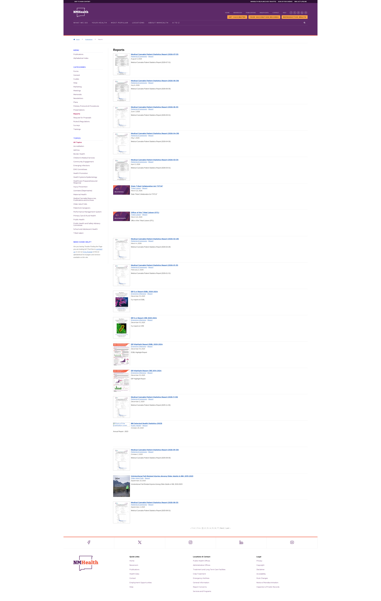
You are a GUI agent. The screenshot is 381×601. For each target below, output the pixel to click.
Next (222, 528)
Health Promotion (80, 173)
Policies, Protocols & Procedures (86, 106)
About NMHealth (158, 23)
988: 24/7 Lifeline (300, 1)
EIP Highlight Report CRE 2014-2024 (146, 371)
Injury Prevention (80, 187)
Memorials (77, 94)
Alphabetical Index (80, 58)
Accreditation (78, 146)
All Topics (77, 142)
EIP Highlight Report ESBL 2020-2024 (147, 344)
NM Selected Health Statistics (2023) (146, 423)
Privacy (259, 561)
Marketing (77, 87)
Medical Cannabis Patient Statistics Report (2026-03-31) (154, 160)
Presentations (78, 110)
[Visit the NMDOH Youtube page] (306, 12)
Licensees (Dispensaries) (82, 191)
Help (284, 12)
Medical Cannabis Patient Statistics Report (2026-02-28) (155, 239)
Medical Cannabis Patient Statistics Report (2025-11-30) (154, 397)
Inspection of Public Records (267, 587)
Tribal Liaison (78, 233)
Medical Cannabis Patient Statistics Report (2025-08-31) (154, 502)
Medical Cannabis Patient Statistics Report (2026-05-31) (154, 107)
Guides (76, 79)
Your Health (99, 23)
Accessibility (261, 574)
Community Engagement (83, 162)
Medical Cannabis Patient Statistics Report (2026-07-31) (154, 54)
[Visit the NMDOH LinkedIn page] (302, 12)
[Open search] (305, 22)
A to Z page (87, 252)
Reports (76, 114)
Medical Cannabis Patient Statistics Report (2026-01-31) (154, 265)
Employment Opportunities (140, 583)
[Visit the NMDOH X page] (295, 12)
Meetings (77, 91)
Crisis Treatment (199, 574)
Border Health (79, 154)
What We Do (80, 23)
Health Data (264, 12)
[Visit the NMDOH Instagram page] (298, 12)
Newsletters (78, 98)
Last (227, 528)
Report (150, 56)
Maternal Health (80, 194)
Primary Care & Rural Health (84, 216)
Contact (275, 12)
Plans (75, 102)
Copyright (260, 565)
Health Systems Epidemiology (85, 177)
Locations (138, 23)
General (76, 75)
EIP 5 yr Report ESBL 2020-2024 (144, 292)
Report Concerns (200, 587)
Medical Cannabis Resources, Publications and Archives (84, 199)
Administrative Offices (201, 565)
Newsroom (237, 12)
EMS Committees (80, 169)
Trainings (77, 129)
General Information (201, 583)
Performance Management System (87, 212)
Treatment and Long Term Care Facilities (209, 569)
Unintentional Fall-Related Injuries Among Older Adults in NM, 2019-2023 (162, 476)
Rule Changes (262, 578)
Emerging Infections (81, 166)
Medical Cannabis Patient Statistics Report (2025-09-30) (155, 450)
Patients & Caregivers (81, 208)
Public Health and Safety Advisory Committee (86, 224)
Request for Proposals (82, 118)
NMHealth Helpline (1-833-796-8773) (263, 1)
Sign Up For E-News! (285, 1)
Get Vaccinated (237, 17)
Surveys (76, 125)
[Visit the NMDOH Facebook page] (291, 12)
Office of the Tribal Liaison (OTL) (145, 212)
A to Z (176, 23)
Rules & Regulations (81, 121)
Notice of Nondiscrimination (267, 583)
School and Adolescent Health (85, 229)
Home (227, 12)
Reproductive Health (294, 17)
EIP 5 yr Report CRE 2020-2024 (144, 318)
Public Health (78, 220)
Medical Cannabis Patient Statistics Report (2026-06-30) (155, 81)
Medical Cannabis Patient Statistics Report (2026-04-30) (155, 133)
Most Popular (119, 23)
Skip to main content (82, 1)
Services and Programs (202, 591)
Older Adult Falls (80, 204)
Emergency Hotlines (201, 578)
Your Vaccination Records (264, 17)
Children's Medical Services (84, 158)
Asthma (76, 150)
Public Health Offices (201, 561)
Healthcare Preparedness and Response (85, 182)
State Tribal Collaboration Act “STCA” (147, 186)
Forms (75, 71)
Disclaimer (260, 569)
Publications (251, 12)
